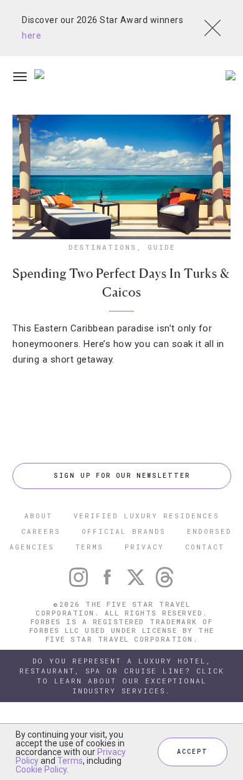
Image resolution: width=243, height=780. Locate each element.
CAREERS (40, 531)
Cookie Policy (41, 769)
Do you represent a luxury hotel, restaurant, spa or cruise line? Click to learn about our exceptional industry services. (121, 675)
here (31, 35)
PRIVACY (144, 546)
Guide (161, 247)
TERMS (89, 546)
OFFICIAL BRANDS (124, 531)
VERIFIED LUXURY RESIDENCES (146, 515)
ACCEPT (192, 752)
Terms (70, 761)
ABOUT (38, 515)
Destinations (102, 247)
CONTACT (204, 546)
